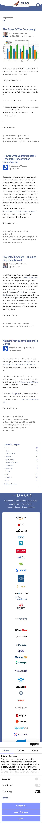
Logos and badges (14, 507)
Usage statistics (28, 507)
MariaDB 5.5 (16, 428)
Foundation (21, 477)
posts (27, 69)
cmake (12, 237)
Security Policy (14, 504)
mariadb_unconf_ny (25, 240)
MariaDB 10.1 (7, 425)
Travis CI (21, 292)
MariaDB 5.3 (7, 428)
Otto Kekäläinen (21, 264)
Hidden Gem (22, 465)
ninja (34, 240)
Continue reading (10, 128)
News (21, 448)
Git (13, 141)
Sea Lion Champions (22, 462)
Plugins (22, 471)
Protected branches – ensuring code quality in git (19, 258)
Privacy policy (27, 504)
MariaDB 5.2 (26, 425)
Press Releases (22, 454)
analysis (8, 141)
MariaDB (17, 141)
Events (21, 474)
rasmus (18, 348)
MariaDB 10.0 (30, 422)
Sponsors (22, 451)
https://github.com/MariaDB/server (26, 382)
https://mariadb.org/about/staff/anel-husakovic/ (19, 211)
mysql (23, 141)
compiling (19, 237)
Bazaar (7, 422)
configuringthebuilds (30, 237)
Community (21, 457)
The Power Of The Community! (19, 29)
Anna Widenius (21, 166)
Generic (21, 480)
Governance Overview (12, 501)
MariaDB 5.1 (17, 425)
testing (19, 242)
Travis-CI (30, 326)
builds (7, 237)
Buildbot (6, 295)
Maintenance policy (29, 501)
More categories (11, 484)
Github (24, 326)
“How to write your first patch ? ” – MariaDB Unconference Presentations (20, 159)
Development (21, 468)
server (5, 242)
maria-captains (14, 394)
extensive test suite (30, 278)
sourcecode (12, 242)
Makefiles (14, 240)
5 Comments (16, 351)
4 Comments (28, 36)
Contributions (22, 460)
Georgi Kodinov (21, 33)
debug (5, 240)
